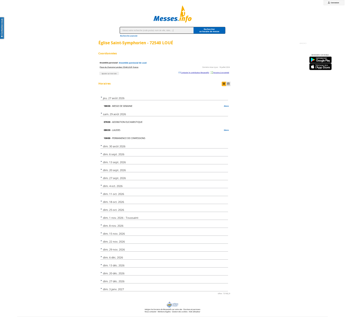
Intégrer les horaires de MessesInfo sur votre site (163, 309)
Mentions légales (164, 312)
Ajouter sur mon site (109, 74)
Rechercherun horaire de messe (209, 30)
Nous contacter (150, 312)
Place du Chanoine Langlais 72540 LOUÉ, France (119, 67)
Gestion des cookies (179, 312)
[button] (224, 84)
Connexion (335, 3)
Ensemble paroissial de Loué (133, 62)
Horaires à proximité (221, 72)
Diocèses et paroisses (191, 309)
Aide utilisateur (194, 312)
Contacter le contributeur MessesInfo (195, 72)
